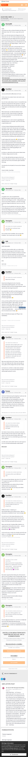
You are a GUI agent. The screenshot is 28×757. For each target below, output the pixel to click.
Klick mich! (4, 446)
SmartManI (8, 89)
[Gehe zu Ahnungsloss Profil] (3, 221)
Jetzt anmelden (14, 662)
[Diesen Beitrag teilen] (25, 25)
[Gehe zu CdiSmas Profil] (3, 688)
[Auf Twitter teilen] (2, 679)
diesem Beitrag (6, 587)
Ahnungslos (9, 220)
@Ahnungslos (22, 307)
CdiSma (10, 689)
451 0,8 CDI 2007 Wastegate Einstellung (15, 687)
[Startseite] (3, 9)
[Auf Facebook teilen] (4, 679)
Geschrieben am (13, 25)
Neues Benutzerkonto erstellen (14, 651)
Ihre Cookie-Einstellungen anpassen (10, 748)
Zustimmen (14, 754)
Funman (8, 391)
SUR (7, 241)
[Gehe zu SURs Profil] (3, 242)
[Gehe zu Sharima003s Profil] (3, 24)
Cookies (8, 745)
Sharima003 (5, 18)
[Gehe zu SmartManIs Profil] (3, 89)
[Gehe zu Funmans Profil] (3, 391)
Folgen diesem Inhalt (12, 668)
